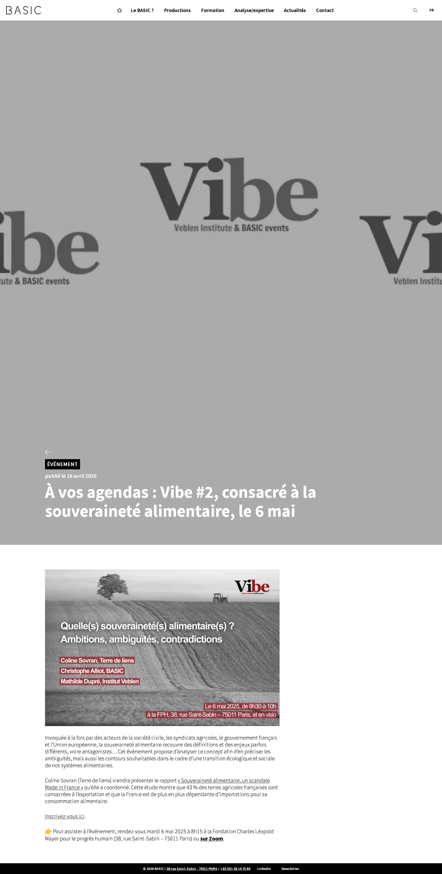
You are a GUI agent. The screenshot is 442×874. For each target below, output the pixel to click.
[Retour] (48, 452)
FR (431, 10)
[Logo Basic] (23, 10)
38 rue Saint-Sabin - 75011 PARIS (192, 868)
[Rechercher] (415, 10)
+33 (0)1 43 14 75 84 (235, 868)
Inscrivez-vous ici (64, 816)
